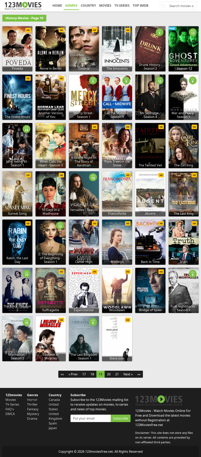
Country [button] (88, 5)
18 (92, 374)
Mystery (33, 414)
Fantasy (32, 409)
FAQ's (9, 409)
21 (117, 374)
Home (57, 5)
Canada (54, 400)
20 (109, 374)
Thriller (32, 404)
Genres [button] (71, 5)
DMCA (10, 414)
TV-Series (122, 5)
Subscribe (120, 418)
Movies (105, 5)
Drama (32, 418)
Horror (32, 400)
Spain (53, 423)
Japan (53, 428)
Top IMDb (140, 5)
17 (84, 374)
